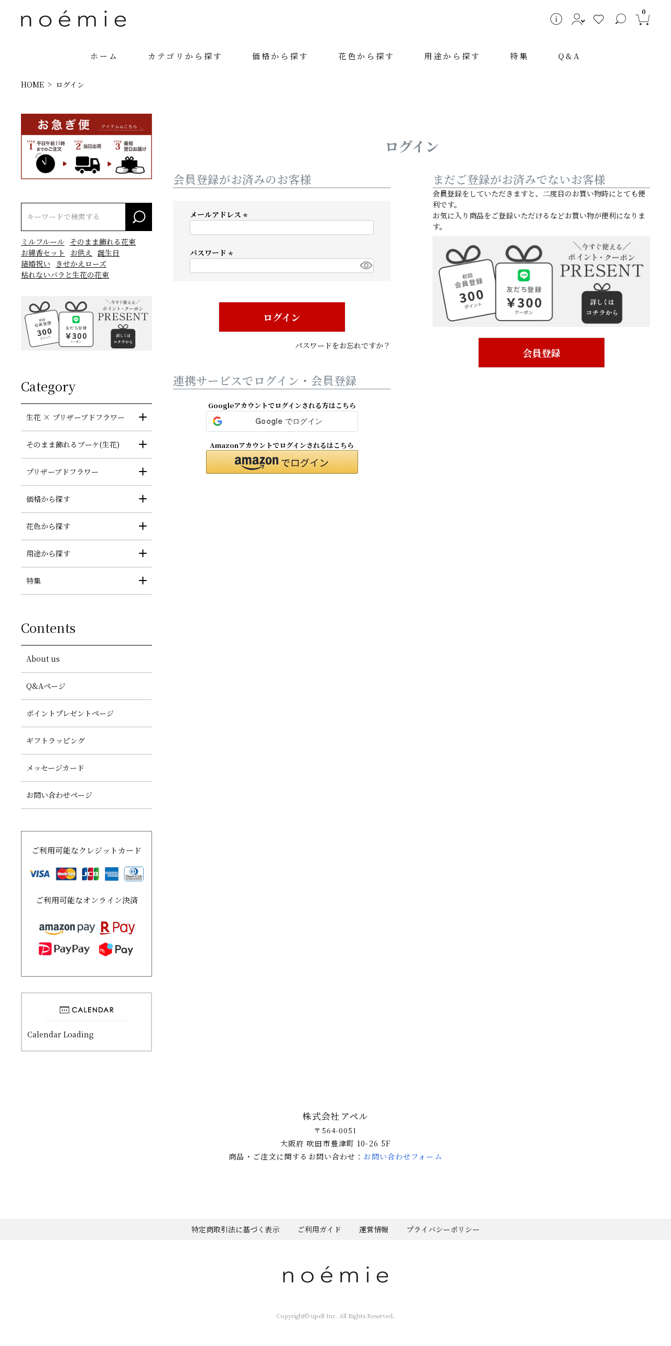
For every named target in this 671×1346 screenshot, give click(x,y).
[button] (282, 462)
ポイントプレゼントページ (70, 713)
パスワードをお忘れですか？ (343, 345)
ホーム (104, 55)
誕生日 (109, 252)
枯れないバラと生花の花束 (65, 274)
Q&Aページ (46, 686)
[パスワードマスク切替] (365, 265)
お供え (81, 252)
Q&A (569, 55)
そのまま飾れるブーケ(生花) (73, 444)
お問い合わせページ (59, 795)
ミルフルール (42, 241)
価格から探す (280, 55)
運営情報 (373, 1229)
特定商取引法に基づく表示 (235, 1229)
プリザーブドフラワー (62, 471)
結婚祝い (35, 263)
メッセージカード (55, 767)
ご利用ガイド (319, 1229)
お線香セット (43, 252)
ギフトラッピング (55, 740)
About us (43, 658)
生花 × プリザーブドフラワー (75, 417)
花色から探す (366, 55)
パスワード (213, 252)
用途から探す (452, 55)
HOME (32, 84)
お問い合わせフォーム (402, 1156)
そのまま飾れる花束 (103, 241)
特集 (519, 55)
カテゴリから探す (185, 55)
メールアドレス (220, 214)
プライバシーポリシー (443, 1229)
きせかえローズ (81, 263)
